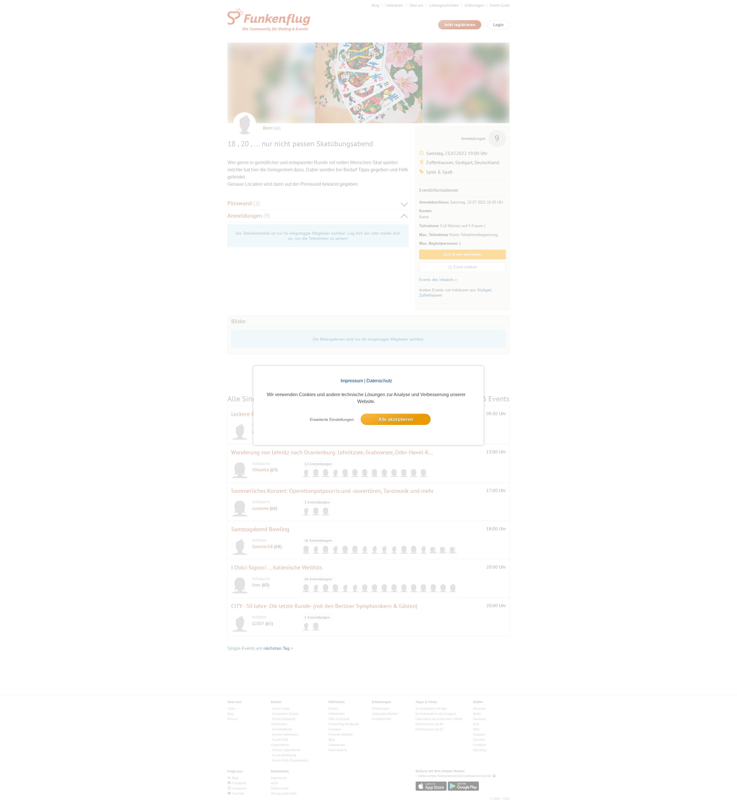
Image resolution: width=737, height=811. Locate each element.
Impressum (352, 380)
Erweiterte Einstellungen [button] (332, 419)
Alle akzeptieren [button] (395, 419)
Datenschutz (379, 380)
